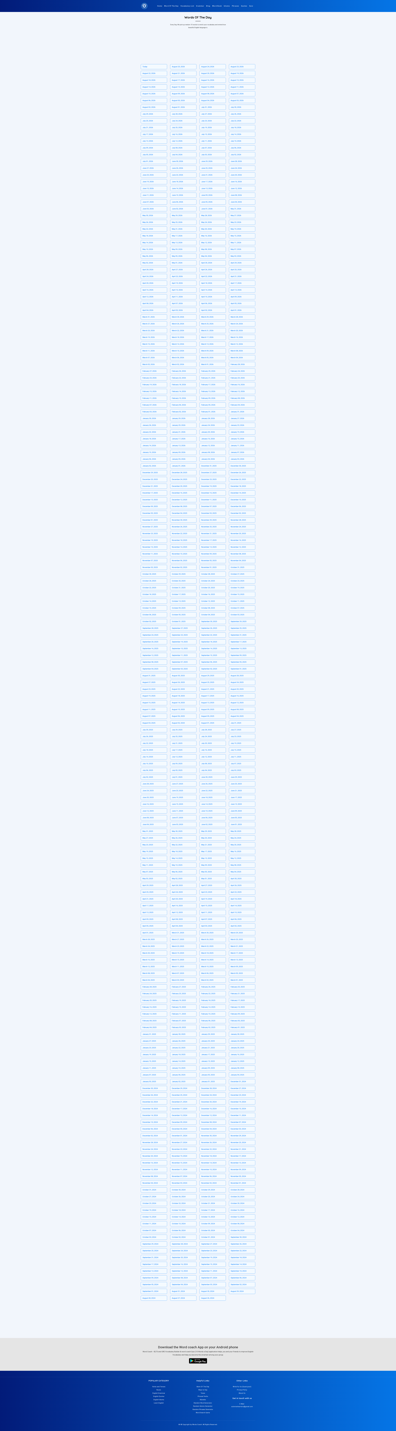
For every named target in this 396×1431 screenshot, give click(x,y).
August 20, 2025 (237, 689)
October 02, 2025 (149, 621)
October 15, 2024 (149, 1217)
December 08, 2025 (179, 506)
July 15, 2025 (236, 750)
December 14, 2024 (150, 1115)
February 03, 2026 (150, 412)
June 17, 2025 (236, 797)
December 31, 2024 (238, 1081)
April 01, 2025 (148, 933)
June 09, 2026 (206, 195)
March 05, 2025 (237, 973)
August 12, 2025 (237, 703)
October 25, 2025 (179, 581)
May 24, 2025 (236, 838)
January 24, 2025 (237, 1041)
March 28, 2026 (237, 317)
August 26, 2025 (178, 682)
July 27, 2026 (206, 114)
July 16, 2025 (206, 750)
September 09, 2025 (238, 655)
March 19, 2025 (178, 953)
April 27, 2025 (206, 885)
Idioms (227, 6)
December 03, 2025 (209, 513)
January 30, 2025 (178, 1034)
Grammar (200, 6)
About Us (242, 1393)
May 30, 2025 (177, 831)
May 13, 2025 (206, 858)
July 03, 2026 (206, 155)
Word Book (217, 6)
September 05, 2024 (150, 1284)
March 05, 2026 (207, 358)
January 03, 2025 (149, 1081)
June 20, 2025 (148, 797)
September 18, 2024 (238, 1257)
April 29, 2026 (236, 263)
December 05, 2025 (150, 513)
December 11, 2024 (238, 1115)
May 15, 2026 (236, 236)
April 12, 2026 (148, 297)
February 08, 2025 (150, 1021)
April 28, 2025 (177, 885)
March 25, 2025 (237, 939)
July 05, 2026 (148, 155)
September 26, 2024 (238, 1244)
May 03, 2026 (236, 256)
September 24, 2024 (180, 1251)
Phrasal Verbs (203, 1396)
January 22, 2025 (178, 1048)
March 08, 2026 (237, 351)
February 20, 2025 (150, 1000)
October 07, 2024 (149, 1230)
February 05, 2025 (238, 1021)
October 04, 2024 (237, 1230)
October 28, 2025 (208, 574)
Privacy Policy (242, 1390)
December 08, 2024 (209, 1122)
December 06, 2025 (238, 506)
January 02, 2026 (149, 466)
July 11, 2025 (236, 757)
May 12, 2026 (206, 243)
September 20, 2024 (180, 1257)
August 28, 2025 (237, 676)
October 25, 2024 (208, 1197)
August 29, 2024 (237, 1291)
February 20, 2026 (238, 378)
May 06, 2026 (148, 256)
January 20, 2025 (237, 1048)
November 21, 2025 (209, 533)
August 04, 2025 (237, 716)
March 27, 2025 (178, 939)
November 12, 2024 (150, 1169)
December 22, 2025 (238, 479)
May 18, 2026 (148, 236)
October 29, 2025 (179, 574)
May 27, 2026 (236, 215)
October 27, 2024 (149, 1197)
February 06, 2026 (179, 405)
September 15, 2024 (209, 1264)
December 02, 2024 (150, 1136)
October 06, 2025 (149, 615)
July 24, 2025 (206, 736)
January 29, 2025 (208, 1034)
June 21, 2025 (236, 791)
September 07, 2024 (209, 1278)
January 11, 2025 (149, 1068)
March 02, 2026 (178, 364)
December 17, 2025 (150, 493)
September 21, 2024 (150, 1257)
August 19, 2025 (149, 696)
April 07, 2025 (206, 919)
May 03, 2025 (148, 879)
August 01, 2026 (178, 107)
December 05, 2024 (179, 1129)
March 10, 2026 (178, 351)
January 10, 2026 (149, 452)
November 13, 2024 (238, 1163)
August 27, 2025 (149, 682)
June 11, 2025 (177, 811)
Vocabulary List (187, 6)
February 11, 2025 (179, 1014)
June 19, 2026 (148, 182)
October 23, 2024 (149, 1203)
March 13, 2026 (207, 344)
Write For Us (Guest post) (242, 1386)
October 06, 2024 (179, 1230)
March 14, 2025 (207, 960)
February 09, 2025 (238, 1014)
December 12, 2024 (209, 1115)
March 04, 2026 (237, 358)
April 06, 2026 (206, 303)
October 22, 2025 (149, 588)
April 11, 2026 (177, 297)
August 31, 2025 (149, 676)
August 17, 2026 (178, 80)
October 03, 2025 (237, 615)
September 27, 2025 (180, 628)
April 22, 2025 (236, 892)
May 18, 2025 (177, 851)
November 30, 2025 (179, 520)
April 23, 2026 (177, 276)
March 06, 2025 (207, 973)
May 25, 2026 (177, 222)
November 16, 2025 (238, 540)
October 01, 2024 (208, 1237)
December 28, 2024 (209, 1088)
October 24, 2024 (237, 1197)
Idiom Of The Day (203, 1386)
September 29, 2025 (238, 621)
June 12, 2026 (236, 188)
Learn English (159, 1403)
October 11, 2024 (149, 1224)
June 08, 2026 (236, 195)
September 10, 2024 (238, 1271)
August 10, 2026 (149, 94)
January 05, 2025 (208, 1075)
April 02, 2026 (206, 310)
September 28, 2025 (150, 628)
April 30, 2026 (206, 263)
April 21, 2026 (236, 276)
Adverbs (203, 1399)
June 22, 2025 (206, 791)
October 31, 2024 (149, 1190)
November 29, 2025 (209, 520)
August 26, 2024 (207, 1298)
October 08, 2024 (237, 1224)
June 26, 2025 (206, 784)
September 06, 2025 (209, 662)
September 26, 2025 (209, 628)
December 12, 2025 (179, 500)
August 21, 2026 (178, 73)
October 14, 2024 (179, 1217)
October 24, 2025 (208, 581)
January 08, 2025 (237, 1068)
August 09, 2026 (178, 94)
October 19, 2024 (149, 1210)
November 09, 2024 (238, 1169)
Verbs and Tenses (158, 1386)
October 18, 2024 (179, 1210)
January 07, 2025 (149, 1075)
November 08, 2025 (238, 554)
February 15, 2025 (179, 1007)
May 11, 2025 (148, 865)
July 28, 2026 (177, 114)
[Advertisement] (198, 49)
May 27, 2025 (148, 838)
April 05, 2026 (236, 303)
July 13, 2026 (148, 141)
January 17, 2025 (208, 1054)
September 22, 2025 (209, 635)
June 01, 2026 (206, 209)
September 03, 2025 (180, 669)
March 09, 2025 (237, 966)
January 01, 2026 (178, 466)
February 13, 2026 (208, 391)
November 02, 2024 (209, 1183)
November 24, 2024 (150, 1149)
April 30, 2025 (236, 879)
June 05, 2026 (206, 202)
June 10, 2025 (206, 811)
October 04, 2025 (208, 615)
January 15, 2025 (149, 1061)
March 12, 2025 (149, 966)
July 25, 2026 (148, 121)
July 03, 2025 (236, 770)
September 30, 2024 (238, 1237)
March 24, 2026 (237, 324)
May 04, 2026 (206, 256)
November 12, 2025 (238, 547)
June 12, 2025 (148, 811)
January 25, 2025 (208, 1041)
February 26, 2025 (208, 987)
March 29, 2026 (207, 317)
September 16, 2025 (150, 648)
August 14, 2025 (178, 703)
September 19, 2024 (209, 1257)
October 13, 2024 (208, 1217)
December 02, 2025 (238, 513)
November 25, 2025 (209, 527)
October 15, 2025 (237, 594)
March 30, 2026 (178, 317)
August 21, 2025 (207, 689)
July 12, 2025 (206, 757)
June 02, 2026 (177, 209)
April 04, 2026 (148, 310)
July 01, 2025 (177, 777)
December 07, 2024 (238, 1122)
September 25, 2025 (238, 628)
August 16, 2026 (207, 80)
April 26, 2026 (206, 270)
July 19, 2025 (236, 743)
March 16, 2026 (237, 337)
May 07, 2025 (148, 872)
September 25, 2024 (150, 1251)
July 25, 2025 (177, 736)
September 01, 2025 (238, 669)
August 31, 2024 (178, 1291)
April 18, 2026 (206, 283)
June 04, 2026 (236, 202)
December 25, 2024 (179, 1095)
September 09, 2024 (150, 1278)
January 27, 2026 (237, 418)
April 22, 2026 (206, 276)
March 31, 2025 (178, 933)
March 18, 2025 (207, 953)
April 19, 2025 (206, 899)
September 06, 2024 (238, 1278)
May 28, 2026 (206, 215)
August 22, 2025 (178, 689)
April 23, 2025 (206, 892)
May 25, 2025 (206, 838)
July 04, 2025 (206, 770)
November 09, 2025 (209, 554)
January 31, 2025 (149, 1034)
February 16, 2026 (238, 385)
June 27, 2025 (177, 784)
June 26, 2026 (177, 168)
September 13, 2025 (238, 648)
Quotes (244, 6)
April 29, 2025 (148, 885)
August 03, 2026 (237, 100)
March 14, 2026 (178, 344)
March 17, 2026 (207, 337)
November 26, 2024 (209, 1142)
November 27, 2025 (150, 527)
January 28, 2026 (208, 418)
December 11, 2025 (209, 500)
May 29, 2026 (177, 215)
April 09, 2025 (148, 919)
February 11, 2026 (150, 398)
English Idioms (159, 1399)
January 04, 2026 (208, 459)
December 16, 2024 (209, 1109)
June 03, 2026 (148, 209)
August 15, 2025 (149, 703)
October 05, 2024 (208, 1230)
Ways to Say (202, 1390)
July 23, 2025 (236, 736)
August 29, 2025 (207, 676)
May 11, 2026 (236, 243)
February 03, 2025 (179, 1027)
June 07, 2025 (177, 818)
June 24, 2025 (148, 791)
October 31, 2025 (237, 567)
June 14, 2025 (206, 804)
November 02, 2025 (179, 567)
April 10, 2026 (206, 297)
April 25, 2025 (148, 892)
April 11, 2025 (206, 912)
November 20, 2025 (238, 533)
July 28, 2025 (206, 730)
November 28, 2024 (150, 1142)
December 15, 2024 (238, 1109)
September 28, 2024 (180, 1244)
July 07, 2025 (236, 764)
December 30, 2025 (238, 466)
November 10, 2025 (179, 554)
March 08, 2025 (149, 973)
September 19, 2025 (180, 642)
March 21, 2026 (207, 330)
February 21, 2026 (208, 378)
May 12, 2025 (236, 858)
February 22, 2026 (179, 378)
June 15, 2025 (177, 804)
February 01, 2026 (208, 412)
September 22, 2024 (238, 1251)
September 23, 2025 (180, 635)
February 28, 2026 (238, 364)
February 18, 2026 (179, 385)
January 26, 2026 (149, 425)
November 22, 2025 (179, 533)
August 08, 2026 (207, 94)
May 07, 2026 (236, 249)
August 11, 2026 (237, 87)
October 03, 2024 (149, 1237)
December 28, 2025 (179, 472)
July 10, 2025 (148, 764)
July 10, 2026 (236, 141)
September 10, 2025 (209, 655)
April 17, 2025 (148, 906)
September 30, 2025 (209, 621)
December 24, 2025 (179, 479)
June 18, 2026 (177, 182)
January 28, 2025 (237, 1034)
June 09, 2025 (236, 811)
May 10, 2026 (148, 249)
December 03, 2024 (238, 1129)
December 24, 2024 (209, 1095)
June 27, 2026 (148, 168)
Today (145, 67)
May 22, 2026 (148, 229)
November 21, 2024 (238, 1149)
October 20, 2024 (237, 1203)
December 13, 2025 (150, 500)
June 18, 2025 (206, 797)
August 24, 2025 (237, 682)
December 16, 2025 (179, 493)
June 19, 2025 (177, 797)
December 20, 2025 (179, 486)
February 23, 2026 (150, 378)
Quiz (251, 6)
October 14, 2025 (149, 601)
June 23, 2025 (177, 791)
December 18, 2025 (238, 486)
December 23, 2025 (209, 479)
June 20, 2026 (236, 175)
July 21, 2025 (177, 743)
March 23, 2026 (149, 330)
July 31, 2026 (206, 107)
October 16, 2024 (237, 1210)
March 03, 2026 (149, 364)
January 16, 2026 (208, 439)
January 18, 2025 (178, 1054)
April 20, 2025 (177, 899)
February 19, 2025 (179, 1000)
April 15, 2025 (206, 906)
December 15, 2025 (209, 493)
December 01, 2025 (150, 520)
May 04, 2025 (236, 872)
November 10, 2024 (209, 1169)
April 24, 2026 (148, 276)
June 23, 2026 (148, 175)
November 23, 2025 (150, 533)
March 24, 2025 (149, 946)
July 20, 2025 (206, 743)
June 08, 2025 (148, 818)
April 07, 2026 (177, 303)
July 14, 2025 (148, 757)
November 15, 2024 (179, 1163)
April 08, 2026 (148, 303)
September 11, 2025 (180, 655)
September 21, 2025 (238, 635)
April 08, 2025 (177, 919)
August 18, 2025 (178, 696)
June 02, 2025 (206, 824)
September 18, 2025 (209, 642)
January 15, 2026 (237, 439)
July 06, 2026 (236, 148)
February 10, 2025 (208, 1014)
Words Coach (197, 1424)
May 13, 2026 (177, 243)
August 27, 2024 (178, 1298)
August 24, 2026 (207, 67)
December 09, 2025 (150, 506)
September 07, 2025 (180, 662)
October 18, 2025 (149, 594)
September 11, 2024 (209, 1271)
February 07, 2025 (179, 1021)
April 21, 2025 (148, 899)
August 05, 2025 (207, 716)
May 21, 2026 (177, 229)
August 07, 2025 (149, 716)
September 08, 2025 (150, 662)
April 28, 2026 (148, 270)
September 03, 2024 (209, 1284)
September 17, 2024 (150, 1264)
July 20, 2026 (177, 127)
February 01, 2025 (238, 1027)
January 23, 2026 (237, 425)
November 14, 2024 (209, 1163)
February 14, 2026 (179, 391)
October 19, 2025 (237, 588)
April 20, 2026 (148, 283)
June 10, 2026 (177, 195)
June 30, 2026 (177, 161)
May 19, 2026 (236, 229)
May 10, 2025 (177, 865)
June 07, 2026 (148, 202)
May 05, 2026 (177, 256)
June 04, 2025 (148, 824)
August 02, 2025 (178, 723)
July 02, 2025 (148, 777)
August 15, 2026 (237, 80)
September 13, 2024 (150, 1271)
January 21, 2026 (178, 432)
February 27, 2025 (179, 987)
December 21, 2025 (150, 486)
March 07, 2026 (149, 358)
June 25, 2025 (236, 784)
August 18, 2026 (149, 80)
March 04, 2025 (149, 980)
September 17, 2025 (238, 642)
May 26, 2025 (177, 838)
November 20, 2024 (150, 1156)
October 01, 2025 (179, 621)
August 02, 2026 (149, 107)
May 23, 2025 (148, 845)
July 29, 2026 (148, 114)
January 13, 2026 (178, 445)
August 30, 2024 (207, 1291)
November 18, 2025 (179, 540)
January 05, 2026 (178, 459)
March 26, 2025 (207, 939)
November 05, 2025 (209, 560)
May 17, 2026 (177, 236)
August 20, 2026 (207, 73)
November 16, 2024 (150, 1163)
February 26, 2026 (179, 371)
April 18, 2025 (236, 899)
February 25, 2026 (208, 371)
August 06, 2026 (149, 100)
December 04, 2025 (179, 513)
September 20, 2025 (150, 642)
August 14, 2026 (149, 87)
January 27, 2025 (149, 1041)
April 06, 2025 (236, 919)
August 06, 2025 (178, 716)
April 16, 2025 (177, 906)
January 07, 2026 (237, 452)
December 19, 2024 (238, 1102)
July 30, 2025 (148, 730)
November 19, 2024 (179, 1156)
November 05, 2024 (238, 1176)
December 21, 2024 (179, 1102)
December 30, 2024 (150, 1088)
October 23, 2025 (237, 581)
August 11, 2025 (149, 709)
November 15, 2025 (150, 547)
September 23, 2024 (209, 1251)
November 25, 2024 (238, 1142)
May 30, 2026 (148, 215)
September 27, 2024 (209, 1244)
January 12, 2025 (237, 1061)
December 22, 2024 (150, 1102)
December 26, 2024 (150, 1095)
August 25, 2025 (207, 682)
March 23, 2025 (178, 946)
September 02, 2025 (209, 669)
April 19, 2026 (177, 283)
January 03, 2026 (237, 459)
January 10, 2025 (178, 1068)
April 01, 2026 (236, 310)
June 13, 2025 (236, 804)
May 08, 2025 (236, 865)
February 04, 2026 (238, 405)
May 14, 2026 (148, 243)
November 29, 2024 (238, 1136)
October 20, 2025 (208, 588)
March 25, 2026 (207, 324)
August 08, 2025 (237, 709)
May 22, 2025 (177, 845)
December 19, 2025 (209, 486)
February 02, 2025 (208, 1027)
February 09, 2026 (208, 398)
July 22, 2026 (236, 121)
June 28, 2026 (236, 161)
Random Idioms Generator (203, 1406)
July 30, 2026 (236, 107)
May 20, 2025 (236, 845)
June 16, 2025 (148, 804)
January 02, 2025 (178, 1081)
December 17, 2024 (179, 1109)
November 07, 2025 (150, 560)
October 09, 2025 (179, 608)
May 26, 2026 (148, 222)
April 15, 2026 (177, 290)
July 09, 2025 (177, 764)
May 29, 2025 (206, 831)
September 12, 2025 (150, 655)
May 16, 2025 (236, 851)
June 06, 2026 (177, 202)
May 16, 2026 (206, 236)
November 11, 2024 (179, 1169)
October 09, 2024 (208, 1224)
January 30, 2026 (149, 418)
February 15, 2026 (150, 391)
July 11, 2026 (206, 141)
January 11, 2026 (237, 445)
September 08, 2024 (180, 1278)
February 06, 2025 (208, 1021)
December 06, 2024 (150, 1129)
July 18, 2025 (148, 750)
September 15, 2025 (180, 648)
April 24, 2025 (177, 892)
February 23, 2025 (179, 994)
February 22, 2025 (208, 994)
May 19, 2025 (148, 851)
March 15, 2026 (149, 344)
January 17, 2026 (178, 439)
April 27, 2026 (177, 270)
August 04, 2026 (207, 100)
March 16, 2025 (149, 960)
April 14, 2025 (236, 906)
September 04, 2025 (150, 669)
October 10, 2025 (149, 608)
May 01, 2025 (206, 879)
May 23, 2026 (236, 222)
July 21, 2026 (148, 127)
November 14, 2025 (179, 547)
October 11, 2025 (237, 601)
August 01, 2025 (207, 723)
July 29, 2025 (177, 730)
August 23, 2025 (149, 689)
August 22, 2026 (149, 73)
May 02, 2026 (148, 263)
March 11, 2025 (178, 966)
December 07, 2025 (209, 506)
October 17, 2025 (179, 594)
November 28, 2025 (238, 520)
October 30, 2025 (149, 574)
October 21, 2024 (208, 1203)
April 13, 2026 (236, 290)
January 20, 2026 (208, 432)
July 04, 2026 (177, 155)
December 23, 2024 (238, 1095)
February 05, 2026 (208, 405)
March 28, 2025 (149, 939)
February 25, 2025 (238, 987)
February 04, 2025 (150, 1027)
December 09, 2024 (179, 1122)
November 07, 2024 (179, 1176)
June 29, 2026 (206, 161)
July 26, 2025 (148, 736)
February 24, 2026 (238, 371)
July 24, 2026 (177, 121)
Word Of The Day (171, 6)
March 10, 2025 (207, 966)
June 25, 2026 (206, 168)
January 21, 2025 (208, 1048)
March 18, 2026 (178, 337)
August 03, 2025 (149, 723)
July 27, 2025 (236, 730)
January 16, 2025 (237, 1054)
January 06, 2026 (149, 459)
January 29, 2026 (178, 418)
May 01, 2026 (177, 263)
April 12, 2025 (177, 912)
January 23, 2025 (149, 1048)
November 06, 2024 (209, 1176)
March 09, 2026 (207, 351)
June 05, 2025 (236, 818)
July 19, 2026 (206, 127)
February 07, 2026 (150, 405)
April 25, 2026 (236, 270)
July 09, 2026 (148, 148)
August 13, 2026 (178, 87)
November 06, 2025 (179, 560)
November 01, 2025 (209, 567)
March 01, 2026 (207, 364)
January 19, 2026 (237, 432)
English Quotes (158, 1396)
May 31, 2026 (236, 209)
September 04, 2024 (180, 1284)
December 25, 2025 (150, 479)
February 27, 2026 (150, 371)
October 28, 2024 (237, 1190)
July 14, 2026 (236, 134)
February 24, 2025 (150, 994)
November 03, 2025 (150, 567)
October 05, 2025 (179, 615)
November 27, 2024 (179, 1142)
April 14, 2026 (206, 290)
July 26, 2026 (236, 114)
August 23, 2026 (237, 67)
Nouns (159, 1390)
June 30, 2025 (206, 777)
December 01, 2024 (179, 1136)
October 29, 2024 (208, 1190)
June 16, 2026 (236, 182)
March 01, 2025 (237, 980)
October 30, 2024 (179, 1190)
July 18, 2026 (236, 127)
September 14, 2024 (238, 1264)
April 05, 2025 (148, 926)
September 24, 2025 (150, 635)
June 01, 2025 (236, 824)
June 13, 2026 (206, 188)
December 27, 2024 (238, 1088)
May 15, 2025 (148, 858)
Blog (208, 6)
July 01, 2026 (148, 161)
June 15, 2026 (148, 188)
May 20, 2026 (206, 229)
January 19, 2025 (149, 1054)
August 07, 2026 (237, 94)
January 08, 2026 (208, 452)
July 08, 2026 (177, 148)
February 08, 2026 (238, 398)
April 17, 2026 (236, 283)
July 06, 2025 (148, 770)
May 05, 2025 (206, 872)
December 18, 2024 (150, 1109)
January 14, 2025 (178, 1061)
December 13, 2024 (179, 1115)
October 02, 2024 (179, 1237)
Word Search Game (203, 1412)
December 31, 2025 (209, 466)
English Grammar (159, 1393)
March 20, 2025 (149, 953)
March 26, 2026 (178, 324)
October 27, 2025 (237, 574)
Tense (203, 1393)
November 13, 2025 (209, 547)
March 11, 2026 (149, 351)
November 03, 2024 (179, 1183)
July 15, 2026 (206, 134)
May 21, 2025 (206, 845)
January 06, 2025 (178, 1075)
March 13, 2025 (237, 960)
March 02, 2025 (207, 980)
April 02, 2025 (236, 926)
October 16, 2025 (208, 594)
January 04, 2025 (237, 1075)
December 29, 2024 (179, 1088)
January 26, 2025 (178, 1041)
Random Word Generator (203, 1403)
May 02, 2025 (177, 879)
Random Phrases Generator (203, 1409)
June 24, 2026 (236, 168)
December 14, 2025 (238, 493)
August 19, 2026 (237, 73)
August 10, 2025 (178, 709)
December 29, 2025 (150, 472)
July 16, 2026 (177, 134)
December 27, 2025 (209, 472)
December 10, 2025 (238, 500)
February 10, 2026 (179, 398)
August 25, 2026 (178, 67)
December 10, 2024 (150, 1122)
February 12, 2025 (150, 1014)
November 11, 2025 (150, 554)
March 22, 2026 (178, 330)
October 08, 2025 (208, 608)
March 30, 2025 (207, 933)
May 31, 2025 (148, 831)
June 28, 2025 (148, 784)
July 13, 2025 (177, 757)
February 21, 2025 (238, 994)
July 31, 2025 (236, 723)
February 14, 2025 (208, 1007)
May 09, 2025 (206, 865)
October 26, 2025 (149, 581)
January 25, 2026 (178, 425)
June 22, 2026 (177, 175)
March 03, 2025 (178, 980)
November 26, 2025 (179, 527)
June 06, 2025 (206, 818)
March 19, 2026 (149, 337)
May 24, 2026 (206, 222)
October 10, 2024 (179, 1224)
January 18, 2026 (149, 439)
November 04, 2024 (150, 1183)
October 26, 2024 (179, 1197)
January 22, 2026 (149, 432)
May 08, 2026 (206, 249)
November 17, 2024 (238, 1156)
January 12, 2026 (208, 445)
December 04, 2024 (209, 1129)
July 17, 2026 (148, 134)
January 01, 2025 (208, 1081)
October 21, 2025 (179, 588)
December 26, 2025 (238, 472)
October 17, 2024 (208, 1210)
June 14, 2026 (177, 188)
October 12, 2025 (208, 601)
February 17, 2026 (208, 385)
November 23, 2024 (179, 1149)
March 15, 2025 (178, 960)
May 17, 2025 (206, 851)
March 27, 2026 (149, 324)
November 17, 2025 (209, 540)
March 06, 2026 (178, 358)
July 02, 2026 (236, 155)
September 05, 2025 (238, 662)
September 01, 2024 (150, 1291)
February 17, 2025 (238, 1000)
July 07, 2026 (206, 148)
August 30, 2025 (178, 676)
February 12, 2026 (238, 391)
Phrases (235, 6)
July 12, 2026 (177, 141)
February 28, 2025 (150, 987)
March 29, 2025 (237, 933)
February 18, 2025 (208, 1000)
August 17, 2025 (207, 696)
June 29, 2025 (236, 777)
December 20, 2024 (209, 1102)
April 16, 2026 (148, 290)
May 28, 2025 (236, 831)
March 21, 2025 (237, 946)
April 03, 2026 (177, 310)
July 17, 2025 (177, 750)
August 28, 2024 (149, 1298)
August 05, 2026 (178, 100)
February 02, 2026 (179, 412)
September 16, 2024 (180, 1264)
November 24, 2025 (238, 527)
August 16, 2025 (237, 696)
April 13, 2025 (148, 912)
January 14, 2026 (149, 445)
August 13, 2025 (207, 703)
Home (159, 6)
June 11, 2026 (148, 195)
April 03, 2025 (206, 926)
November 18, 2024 (209, 1156)
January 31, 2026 (237, 412)
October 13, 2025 (179, 601)
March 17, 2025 (237, 953)
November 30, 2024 (209, 1136)
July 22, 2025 (148, 743)
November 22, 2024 (209, 1149)
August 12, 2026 (207, 87)
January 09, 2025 (208, 1068)
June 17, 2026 (206, 182)
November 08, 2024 (150, 1176)
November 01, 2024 (238, 1183)
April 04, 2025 (177, 926)
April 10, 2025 (236, 912)
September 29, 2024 (150, 1244)
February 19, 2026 (150, 385)
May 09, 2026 (177, 249)
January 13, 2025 (208, 1061)
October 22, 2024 (179, 1203)
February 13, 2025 (238, 1007)
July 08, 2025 (206, 764)
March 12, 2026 (237, 344)
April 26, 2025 (236, 885)
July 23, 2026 (206, 121)
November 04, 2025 (238, 560)
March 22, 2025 (207, 946)
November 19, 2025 (150, 540)
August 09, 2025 (207, 709)
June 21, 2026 (206, 175)
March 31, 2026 (149, 317)
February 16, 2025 (150, 1007)
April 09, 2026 (236, 297)
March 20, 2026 (237, 330)
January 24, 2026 (208, 425)
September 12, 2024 (180, 1271)
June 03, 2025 (177, 824)
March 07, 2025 (178, 973)
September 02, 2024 (238, 1284)
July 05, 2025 (177, 770)
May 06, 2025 (177, 872)
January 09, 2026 (178, 452)
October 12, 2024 (237, 1217)
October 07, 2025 (237, 608)
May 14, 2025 (177, 858)
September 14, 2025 (209, 648)
